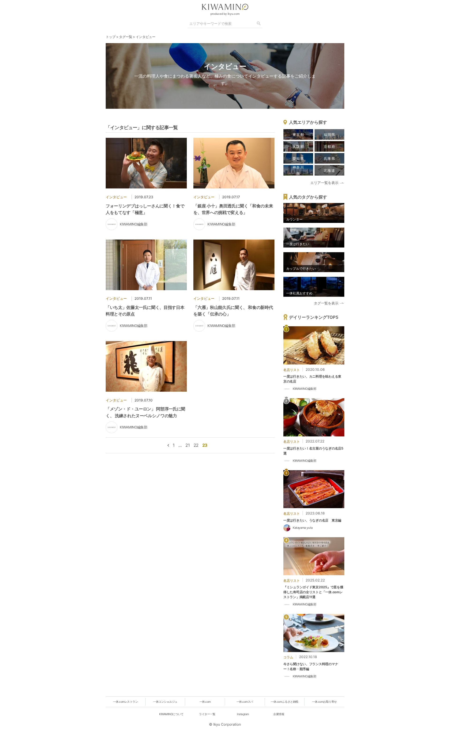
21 (187, 445)
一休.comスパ (244, 701)
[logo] (225, 7)
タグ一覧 (125, 37)
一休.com (205, 701)
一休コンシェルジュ (165, 701)
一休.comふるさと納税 (284, 701)
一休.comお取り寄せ (324, 701)
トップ (111, 37)
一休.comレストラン (125, 701)
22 (196, 445)
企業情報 (278, 714)
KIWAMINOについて (171, 714)
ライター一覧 (207, 714)
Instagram (243, 714)
